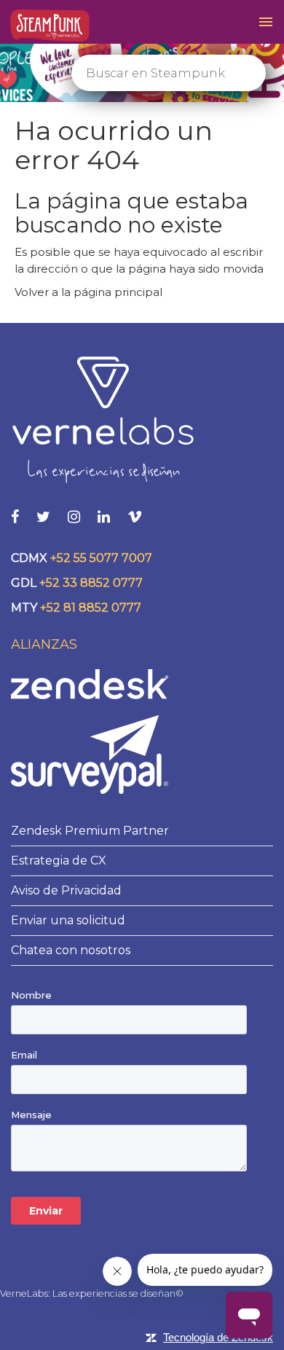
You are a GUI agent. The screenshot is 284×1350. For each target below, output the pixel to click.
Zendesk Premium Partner (90, 831)
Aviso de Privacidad (66, 890)
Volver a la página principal (88, 292)
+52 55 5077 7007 (101, 558)
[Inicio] (49, 25)
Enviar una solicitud (68, 920)
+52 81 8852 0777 (90, 607)
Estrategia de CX (58, 860)
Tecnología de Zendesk (218, 1337)
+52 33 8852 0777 (91, 583)
